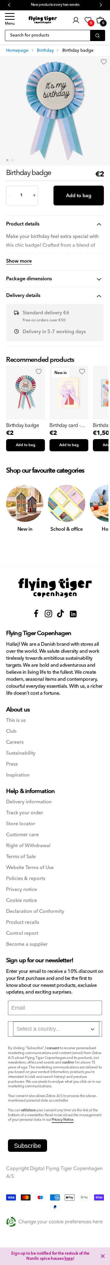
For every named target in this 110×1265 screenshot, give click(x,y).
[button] (10, 20)
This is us (16, 720)
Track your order (24, 813)
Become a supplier (27, 944)
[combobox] (56, 1029)
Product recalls (22, 922)
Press (12, 764)
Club (11, 731)
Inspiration (18, 775)
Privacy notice (21, 889)
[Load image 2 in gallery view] (12, 160)
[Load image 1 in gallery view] (7, 160)
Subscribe (27, 1145)
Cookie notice (21, 900)
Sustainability (20, 753)
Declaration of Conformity (35, 911)
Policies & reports (25, 878)
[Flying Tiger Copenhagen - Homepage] (43, 20)
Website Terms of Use (30, 868)
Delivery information (29, 802)
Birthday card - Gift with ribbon (66, 425)
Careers (15, 742)
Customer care (22, 835)
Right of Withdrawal (28, 846)
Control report (22, 933)
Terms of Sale (21, 857)
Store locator (20, 824)
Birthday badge (22, 425)
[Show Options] (92, 1029)
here (68, 1258)
